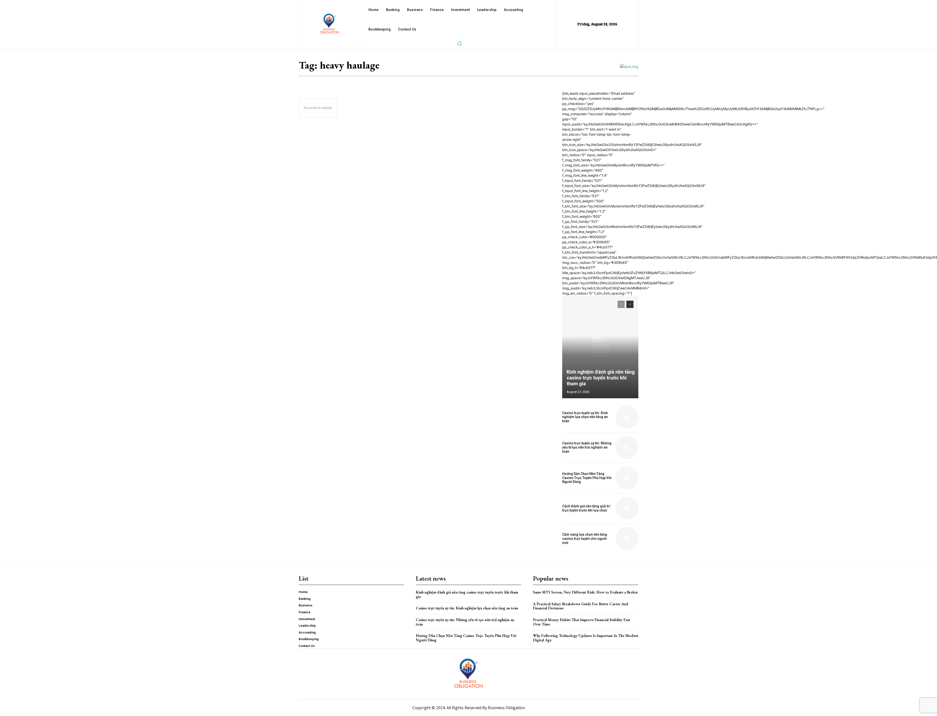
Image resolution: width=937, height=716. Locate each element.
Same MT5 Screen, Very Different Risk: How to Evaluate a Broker (585, 592)
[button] (459, 43)
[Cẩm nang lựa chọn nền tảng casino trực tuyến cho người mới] (626, 538)
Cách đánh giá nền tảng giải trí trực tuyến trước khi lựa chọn (586, 508)
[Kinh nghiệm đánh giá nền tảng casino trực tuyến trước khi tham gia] (600, 347)
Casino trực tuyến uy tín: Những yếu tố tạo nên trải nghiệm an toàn (586, 447)
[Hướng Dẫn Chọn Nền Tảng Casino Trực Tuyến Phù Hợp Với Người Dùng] (626, 477)
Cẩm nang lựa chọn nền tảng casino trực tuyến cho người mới (584, 538)
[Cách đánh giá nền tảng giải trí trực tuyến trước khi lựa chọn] (626, 508)
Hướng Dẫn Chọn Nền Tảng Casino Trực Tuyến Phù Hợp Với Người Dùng (586, 478)
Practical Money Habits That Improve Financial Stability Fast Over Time (581, 622)
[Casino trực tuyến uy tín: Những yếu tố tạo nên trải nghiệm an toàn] (626, 447)
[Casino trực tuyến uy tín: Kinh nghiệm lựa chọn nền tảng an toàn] (626, 417)
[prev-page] (621, 304)
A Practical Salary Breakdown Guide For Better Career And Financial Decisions (580, 606)
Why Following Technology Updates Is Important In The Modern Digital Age (585, 638)
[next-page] (629, 304)
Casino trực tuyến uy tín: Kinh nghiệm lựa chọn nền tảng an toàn (585, 417)
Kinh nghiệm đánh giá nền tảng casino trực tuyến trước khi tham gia (601, 378)
